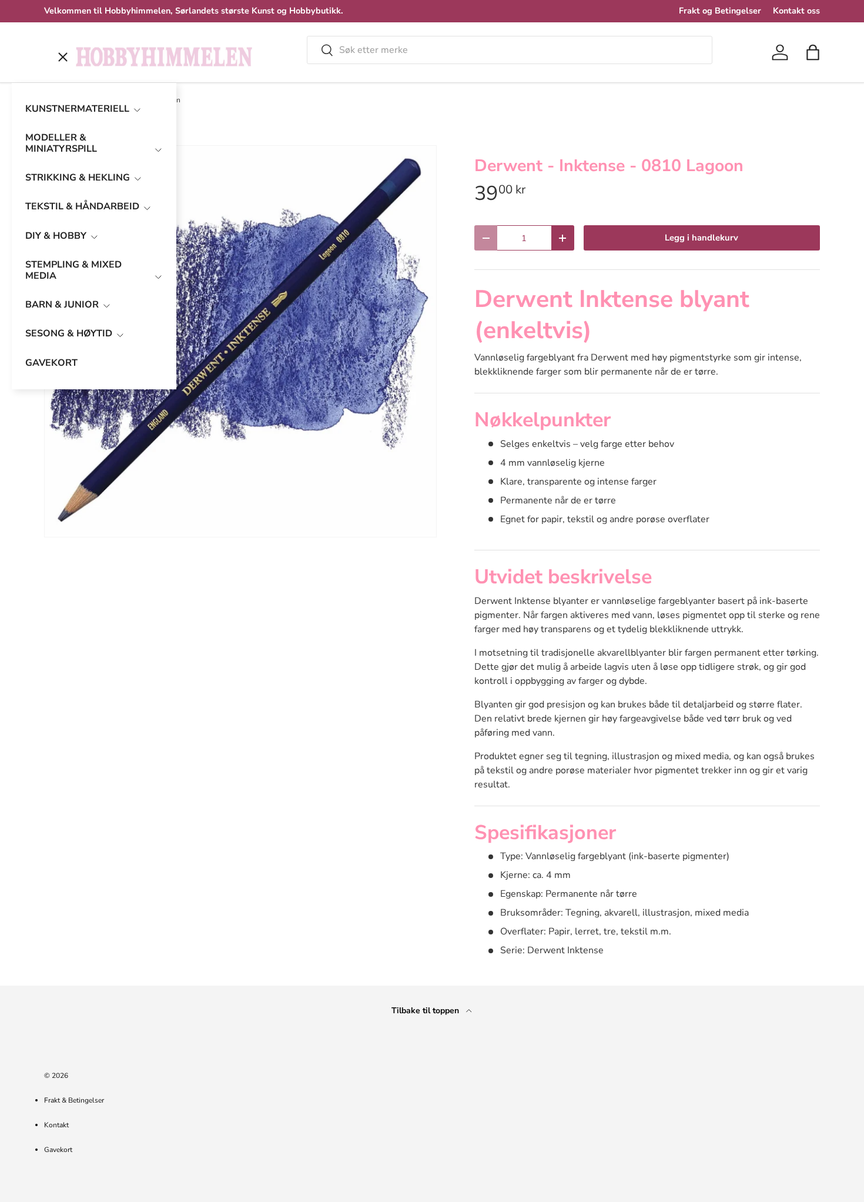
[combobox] (509, 50)
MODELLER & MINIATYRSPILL (61, 143)
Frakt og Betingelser (720, 10)
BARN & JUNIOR (62, 304)
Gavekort (58, 1149)
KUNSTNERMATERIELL (77, 108)
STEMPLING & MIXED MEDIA (73, 270)
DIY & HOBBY (55, 235)
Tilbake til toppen (426, 1010)
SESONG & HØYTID (68, 333)
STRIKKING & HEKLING (77, 177)
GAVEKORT (51, 362)
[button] (813, 52)
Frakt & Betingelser (74, 1100)
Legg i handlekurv (701, 237)
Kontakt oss (796, 10)
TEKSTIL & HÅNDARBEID (82, 206)
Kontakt (56, 1125)
